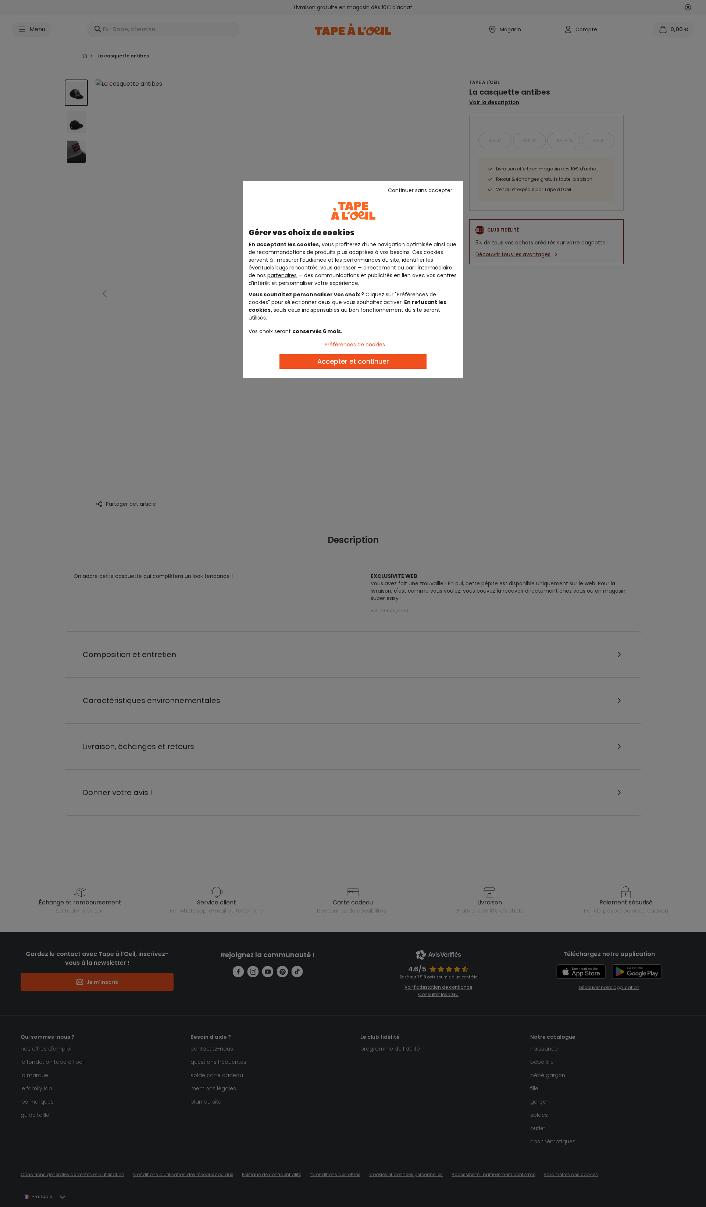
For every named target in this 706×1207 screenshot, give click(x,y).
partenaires (282, 275)
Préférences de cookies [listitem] (355, 344)
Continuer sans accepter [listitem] (420, 190)
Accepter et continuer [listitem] (353, 361)
